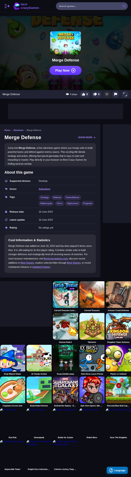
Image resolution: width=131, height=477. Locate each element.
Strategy (44, 197)
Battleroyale (46, 203)
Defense (57, 197)
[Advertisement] (65, 111)
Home (7, 130)
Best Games (74, 262)
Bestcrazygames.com (56, 258)
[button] (125, 94)
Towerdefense (72, 197)
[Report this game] (115, 94)
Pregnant (87, 203)
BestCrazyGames (25, 6)
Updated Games (41, 267)
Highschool (72, 203)
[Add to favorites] (107, 94)
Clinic (59, 203)
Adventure (18, 130)
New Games (27, 262)
